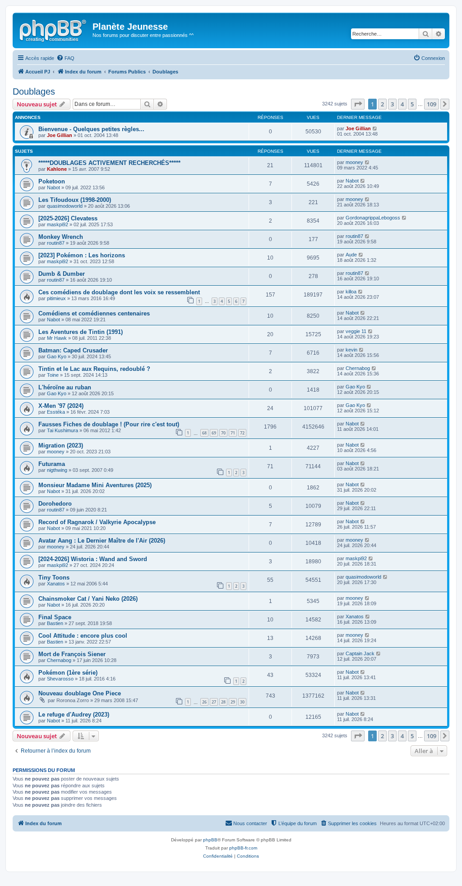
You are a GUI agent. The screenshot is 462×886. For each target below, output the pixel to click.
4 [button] (402, 104)
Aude (351, 254)
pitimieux (56, 298)
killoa (351, 291)
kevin (351, 349)
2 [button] (382, 104)
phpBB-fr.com (243, 847)
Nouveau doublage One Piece (79, 693)
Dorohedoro (55, 503)
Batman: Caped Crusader (73, 350)
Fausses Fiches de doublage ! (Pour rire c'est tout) (108, 424)
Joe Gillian (59, 135)
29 (233, 702)
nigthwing (57, 470)
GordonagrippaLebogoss (373, 217)
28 (223, 702)
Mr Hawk (57, 338)
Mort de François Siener (72, 654)
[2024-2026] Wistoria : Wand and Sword (92, 559)
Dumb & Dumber (61, 273)
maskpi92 (57, 224)
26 (204, 702)
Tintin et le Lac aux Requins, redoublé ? (94, 368)
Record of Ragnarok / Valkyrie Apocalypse (97, 522)
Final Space (54, 617)
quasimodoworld (65, 206)
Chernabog (358, 368)
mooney (354, 162)
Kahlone (57, 169)
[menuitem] (65, 58)
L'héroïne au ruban (64, 387)
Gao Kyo (56, 356)
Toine (53, 375)
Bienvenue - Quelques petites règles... (91, 129)
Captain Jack (360, 653)
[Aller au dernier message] (375, 128)
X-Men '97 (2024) (60, 405)
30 (242, 702)
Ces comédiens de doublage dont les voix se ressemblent (119, 292)
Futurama (51, 464)
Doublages (34, 91)
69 (214, 433)
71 (233, 433)
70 (223, 433)
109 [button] (431, 104)
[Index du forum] (53, 29)
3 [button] (392, 104)
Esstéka (56, 412)
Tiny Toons (53, 577)
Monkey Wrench (60, 236)
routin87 (56, 243)
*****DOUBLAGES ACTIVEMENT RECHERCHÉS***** (109, 163)
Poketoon (51, 181)
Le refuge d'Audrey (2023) (73, 714)
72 (242, 433)
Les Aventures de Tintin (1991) (80, 332)
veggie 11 (356, 331)
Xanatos (56, 583)
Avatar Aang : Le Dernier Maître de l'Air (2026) (101, 540)
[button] (358, 104)
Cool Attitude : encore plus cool (82, 635)
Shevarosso (60, 678)
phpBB (210, 839)
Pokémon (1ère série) (67, 672)
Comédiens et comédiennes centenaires (94, 313)
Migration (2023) (60, 445)
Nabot (53, 187)
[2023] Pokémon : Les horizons (81, 255)
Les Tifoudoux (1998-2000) (74, 199)
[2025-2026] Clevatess (67, 218)
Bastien (55, 623)
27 (214, 702)
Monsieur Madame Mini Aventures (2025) (95, 485)
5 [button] (412, 104)
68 (204, 433)
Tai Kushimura (62, 430)
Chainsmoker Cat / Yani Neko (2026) (88, 598)
